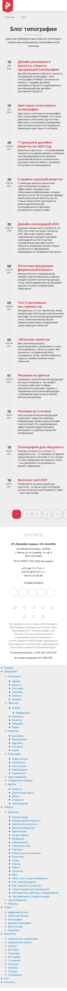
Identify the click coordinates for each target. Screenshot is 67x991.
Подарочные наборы (20, 780)
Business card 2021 (33, 480)
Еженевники (19, 739)
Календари (14, 753)
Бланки (16, 708)
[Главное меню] (60, 5)
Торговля (17, 849)
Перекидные (19, 769)
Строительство (21, 845)
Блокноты (18, 716)
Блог (6, 978)
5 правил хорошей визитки (40, 179)
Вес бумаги (14, 956)
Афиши (16, 681)
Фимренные (23, 712)
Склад (15, 860)
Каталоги (17, 746)
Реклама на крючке (33, 375)
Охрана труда (20, 817)
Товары (8, 807)
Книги (15, 750)
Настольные (19, 766)
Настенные (18, 762)
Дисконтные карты (23, 792)
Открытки (18, 799)
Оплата (12, 946)
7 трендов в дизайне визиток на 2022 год (35, 144)
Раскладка (13, 953)
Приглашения (20, 803)
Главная (8, 667)
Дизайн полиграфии (19, 923)
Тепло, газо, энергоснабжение (30, 878)
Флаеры (17, 699)
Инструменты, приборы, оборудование (35, 892)
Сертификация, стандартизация (30, 896)
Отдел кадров (20, 835)
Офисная (13, 703)
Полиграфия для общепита (40, 447)
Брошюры (18, 735)
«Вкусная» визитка (34, 339)
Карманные (19, 773)
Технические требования (23, 938)
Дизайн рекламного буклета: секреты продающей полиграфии (38, 65)
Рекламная (14, 676)
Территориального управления (30, 889)
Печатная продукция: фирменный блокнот (36, 268)
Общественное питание (26, 853)
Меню (15, 796)
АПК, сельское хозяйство (26, 885)
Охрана (16, 864)
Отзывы (13, 971)
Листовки (17, 688)
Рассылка (13, 964)
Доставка (13, 949)
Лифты (16, 867)
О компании (15, 975)
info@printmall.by (33, 582)
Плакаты (17, 695)
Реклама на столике (34, 411)
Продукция (10, 671)
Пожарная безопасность (26, 820)
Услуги (8, 907)
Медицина (18, 838)
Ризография (15, 919)
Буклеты (17, 685)
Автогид (13, 967)
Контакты (9, 982)
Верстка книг (15, 926)
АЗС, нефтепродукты (24, 882)
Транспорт (18, 856)
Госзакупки (14, 960)
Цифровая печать (18, 912)
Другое (12, 784)
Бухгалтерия (19, 831)
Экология (17, 871)
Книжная (13, 730)
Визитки (17, 720)
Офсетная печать (18, 915)
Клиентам (10, 933)
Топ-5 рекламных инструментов (32, 304)
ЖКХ (14, 874)
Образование (20, 842)
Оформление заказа (20, 942)
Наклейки (17, 692)
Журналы (17, 743)
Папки (15, 727)
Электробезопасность (25, 824)
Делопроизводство (23, 827)
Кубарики (17, 723)
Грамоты (17, 789)
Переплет (14, 930)
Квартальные (20, 758)
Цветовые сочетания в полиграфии (36, 107)
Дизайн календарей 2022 (38, 224)
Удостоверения (17, 777)
